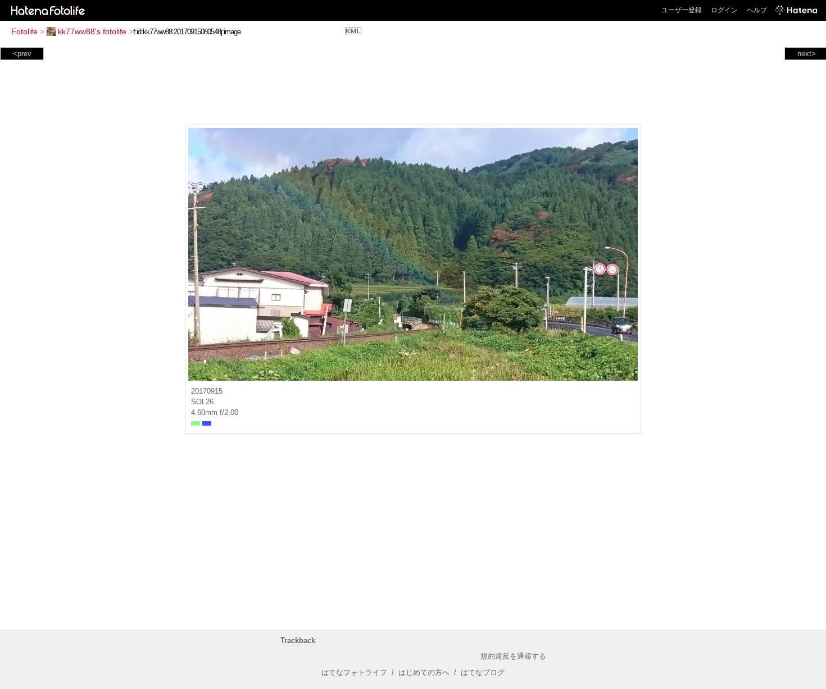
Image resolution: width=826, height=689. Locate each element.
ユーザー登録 (681, 10)
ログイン (724, 10)
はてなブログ (483, 672)
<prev (22, 53)
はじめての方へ (424, 672)
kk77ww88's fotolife (92, 31)
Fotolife (24, 31)
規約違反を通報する (513, 656)
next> (806, 53)
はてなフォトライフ (354, 672)
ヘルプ (757, 10)
